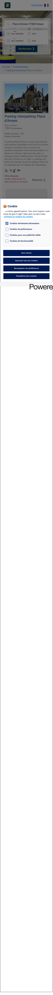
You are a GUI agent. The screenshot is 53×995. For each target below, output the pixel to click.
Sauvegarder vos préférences (26, 268)
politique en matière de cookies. (18, 217)
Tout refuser (26, 253)
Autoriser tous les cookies (26, 260)
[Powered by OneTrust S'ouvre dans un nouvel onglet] (40, 285)
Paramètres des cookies (26, 276)
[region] (26, 595)
